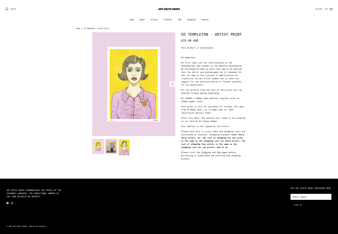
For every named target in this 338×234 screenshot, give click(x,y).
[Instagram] (12, 203)
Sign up (298, 205)
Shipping (191, 20)
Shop (131, 20)
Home (78, 28)
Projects (168, 20)
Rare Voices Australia (206, 93)
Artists (154, 20)
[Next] (172, 84)
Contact (205, 20)
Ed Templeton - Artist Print (96, 28)
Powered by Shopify (37, 226)
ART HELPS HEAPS (20, 226)
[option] (133, 84)
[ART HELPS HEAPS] (169, 9)
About (142, 20)
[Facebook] (8, 203)
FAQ (179, 20)
